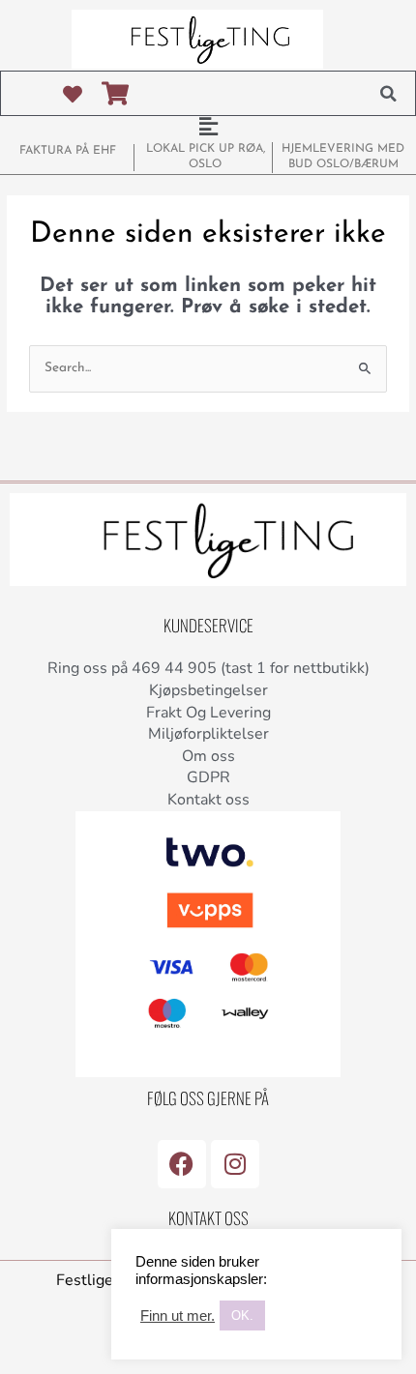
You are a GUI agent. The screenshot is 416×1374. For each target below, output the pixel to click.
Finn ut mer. (177, 1316)
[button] (387, 93)
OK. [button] (242, 1315)
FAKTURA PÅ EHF (67, 151)
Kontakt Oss (208, 1218)
